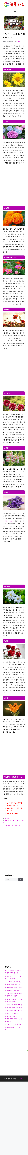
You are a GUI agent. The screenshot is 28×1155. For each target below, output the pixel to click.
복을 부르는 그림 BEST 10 (12, 825)
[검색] (20, 879)
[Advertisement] (14, 861)
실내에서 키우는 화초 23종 (14, 803)
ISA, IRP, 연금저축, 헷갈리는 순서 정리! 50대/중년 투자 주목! (13, 1027)
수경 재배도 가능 (10, 521)
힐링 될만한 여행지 (12, 813)
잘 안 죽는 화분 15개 (12, 805)
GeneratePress (20, 1078)
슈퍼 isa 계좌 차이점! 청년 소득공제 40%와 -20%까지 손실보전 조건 (13, 1019)
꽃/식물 (7, 818)
